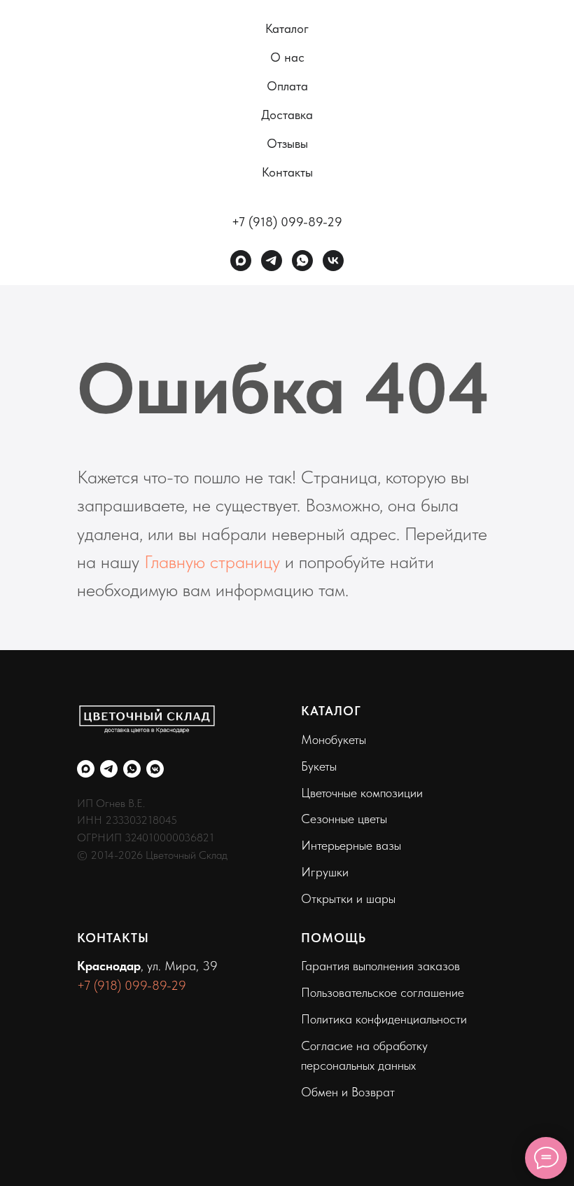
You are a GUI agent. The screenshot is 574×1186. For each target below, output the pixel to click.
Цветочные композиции (362, 792)
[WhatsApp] (302, 260)
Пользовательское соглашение (382, 992)
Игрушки (325, 871)
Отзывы (287, 143)
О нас (287, 57)
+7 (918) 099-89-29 (287, 221)
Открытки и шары (348, 898)
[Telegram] (271, 260)
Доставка (287, 114)
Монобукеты (333, 739)
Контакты (287, 172)
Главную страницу (212, 561)
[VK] (333, 260)
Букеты (319, 766)
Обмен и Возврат (348, 1091)
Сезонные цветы (344, 818)
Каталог (287, 28)
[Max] (240, 260)
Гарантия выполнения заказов (380, 965)
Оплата (287, 85)
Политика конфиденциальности (384, 1019)
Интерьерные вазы (351, 845)
